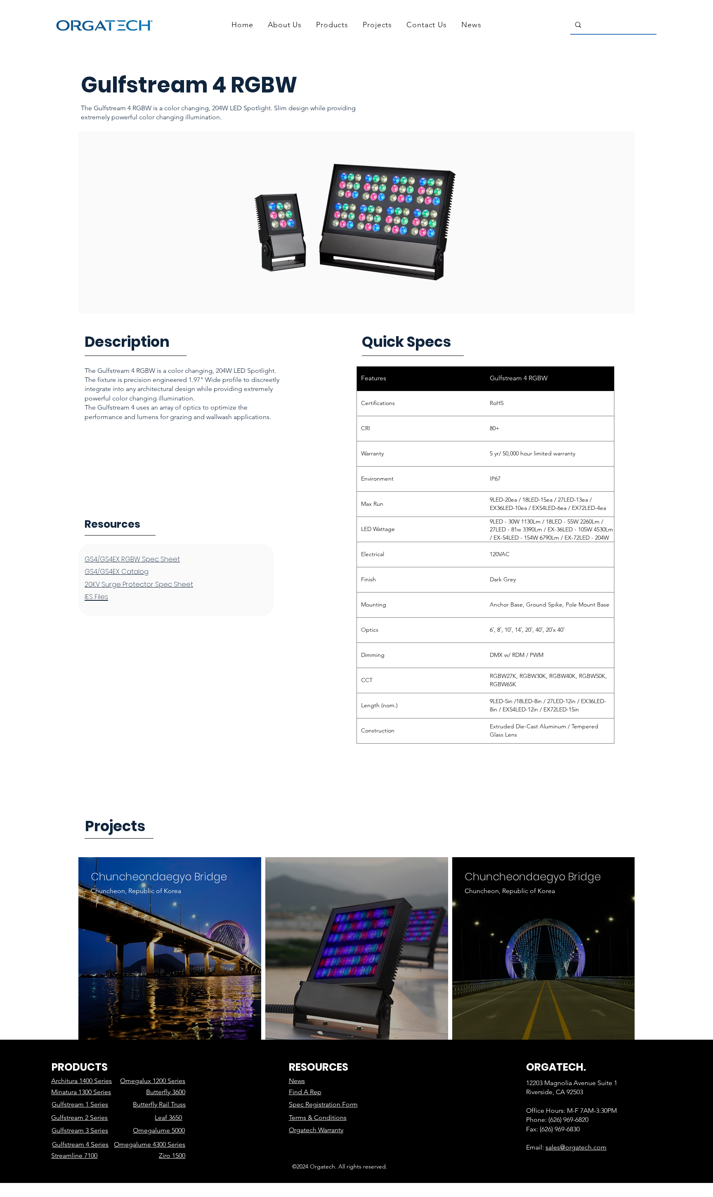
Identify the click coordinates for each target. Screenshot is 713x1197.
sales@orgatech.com (576, 1147)
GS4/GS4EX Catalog (117, 571)
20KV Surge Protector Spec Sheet (139, 584)
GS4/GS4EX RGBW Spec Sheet (132, 559)
